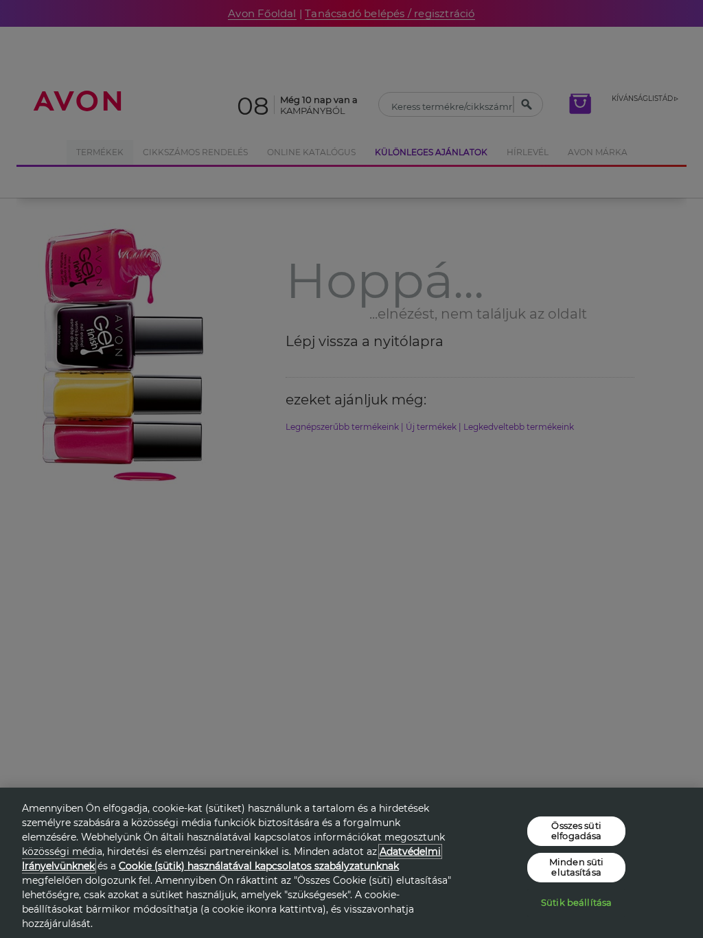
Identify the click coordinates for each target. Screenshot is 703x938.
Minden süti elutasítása (576, 867)
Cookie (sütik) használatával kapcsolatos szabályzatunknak (259, 866)
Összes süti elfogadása (576, 830)
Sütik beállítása (576, 902)
